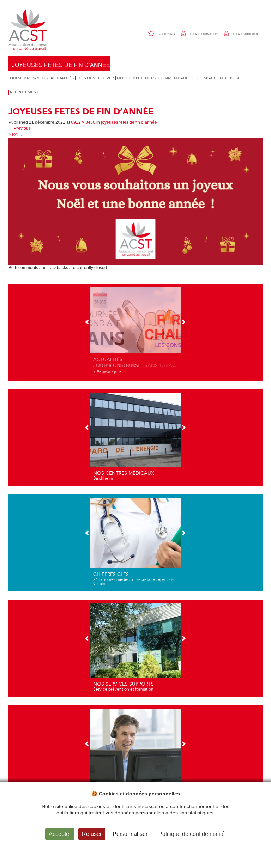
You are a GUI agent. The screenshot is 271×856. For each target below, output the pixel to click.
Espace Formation (204, 34)
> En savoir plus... (109, 372)
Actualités (62, 78)
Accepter (60, 834)
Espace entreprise (220, 78)
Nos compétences (136, 78)
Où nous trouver (95, 78)
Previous (19, 128)
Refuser (92, 834)
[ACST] (29, 29)
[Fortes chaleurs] (135, 331)
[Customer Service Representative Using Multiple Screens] (135, 753)
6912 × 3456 (83, 122)
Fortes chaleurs (115, 366)
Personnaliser (130, 834)
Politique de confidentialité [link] (191, 834)
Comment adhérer (178, 78)
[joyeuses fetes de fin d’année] (135, 201)
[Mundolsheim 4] (135, 437)
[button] (87, 323)
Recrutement (24, 92)
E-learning (166, 34)
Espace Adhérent (246, 34)
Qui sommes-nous (29, 78)
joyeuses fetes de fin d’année (61, 65)
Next (15, 134)
